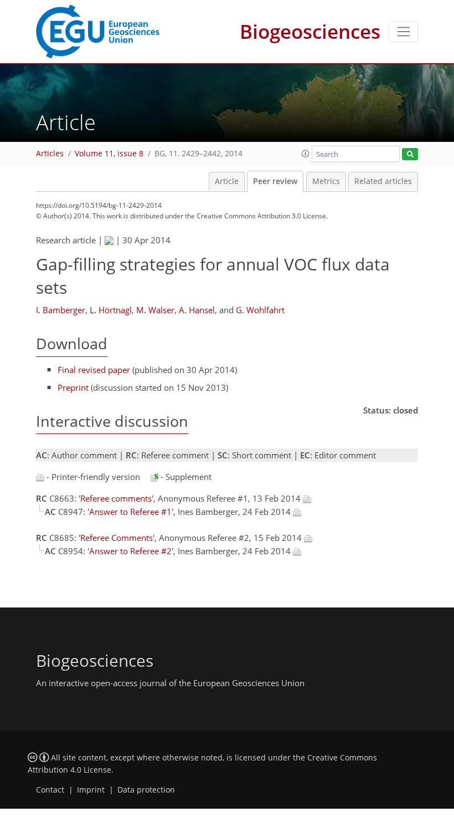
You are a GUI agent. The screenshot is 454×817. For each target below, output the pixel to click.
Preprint (73, 387)
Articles (50, 154)
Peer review (275, 181)
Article (227, 181)
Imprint (91, 790)
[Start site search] (410, 154)
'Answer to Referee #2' (130, 550)
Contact (50, 790)
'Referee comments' (116, 498)
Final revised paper (94, 369)
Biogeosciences (310, 31)
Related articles (383, 181)
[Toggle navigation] (403, 31)
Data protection (146, 790)
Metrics (326, 181)
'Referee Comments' (116, 537)
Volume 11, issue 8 (109, 154)
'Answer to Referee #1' (130, 511)
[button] (305, 154)
